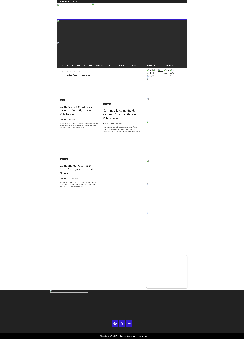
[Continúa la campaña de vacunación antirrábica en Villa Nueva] (122, 92)
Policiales (137, 65)
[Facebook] (77, 1)
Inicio (61, 71)
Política (81, 65)
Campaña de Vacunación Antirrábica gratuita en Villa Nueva (78, 169)
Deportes (123, 65)
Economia (168, 65)
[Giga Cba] (74, 11)
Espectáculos (96, 65)
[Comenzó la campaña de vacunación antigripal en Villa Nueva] (79, 90)
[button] (183, 44)
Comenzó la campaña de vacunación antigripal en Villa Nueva (76, 110)
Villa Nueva (67, 65)
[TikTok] (81, 1)
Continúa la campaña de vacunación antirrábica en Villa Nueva (120, 114)
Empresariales (152, 65)
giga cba (63, 119)
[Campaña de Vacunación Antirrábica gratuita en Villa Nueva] (79, 147)
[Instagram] (79, 1)
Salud (62, 100)
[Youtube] (82, 1)
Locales (111, 65)
